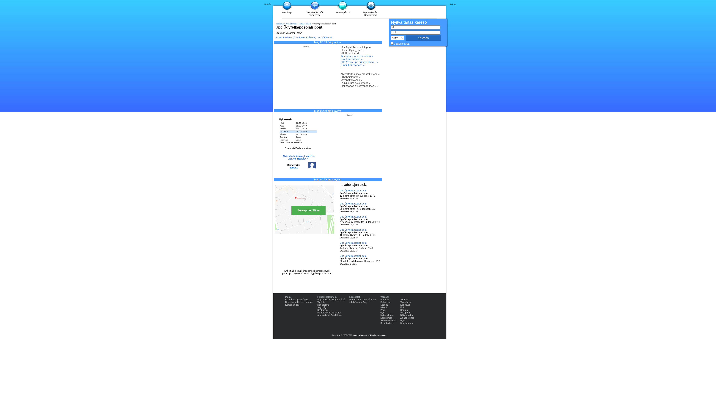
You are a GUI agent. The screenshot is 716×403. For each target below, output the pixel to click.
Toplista (321, 302)
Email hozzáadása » (353, 64)
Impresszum (380, 335)
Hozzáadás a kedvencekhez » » (360, 85)
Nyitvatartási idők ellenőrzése (299, 156)
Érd (402, 307)
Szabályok (322, 310)
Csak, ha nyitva (401, 44)
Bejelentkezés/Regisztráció (331, 299)
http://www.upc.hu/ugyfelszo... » (359, 61)
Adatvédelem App (358, 302)
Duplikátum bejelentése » (356, 82)
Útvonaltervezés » (351, 79)
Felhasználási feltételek (329, 312)
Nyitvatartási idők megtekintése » (360, 73)
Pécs (382, 310)
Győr (382, 312)
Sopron (404, 310)
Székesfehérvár (388, 320)
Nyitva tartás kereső (409, 22)
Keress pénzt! (343, 12)
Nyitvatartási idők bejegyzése (314, 13)
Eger (402, 320)
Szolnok (404, 299)
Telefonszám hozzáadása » (357, 55)
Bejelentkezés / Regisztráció (370, 13)
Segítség (321, 307)
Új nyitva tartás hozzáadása (299, 302)
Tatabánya (405, 302)
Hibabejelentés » (351, 76)
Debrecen (385, 302)
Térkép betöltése (308, 210)
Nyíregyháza (386, 315)
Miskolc (384, 307)
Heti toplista (323, 305)
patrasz (294, 167)
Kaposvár (405, 305)
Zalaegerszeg (407, 318)
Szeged (384, 305)
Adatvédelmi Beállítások (329, 315)
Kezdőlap (287, 12)
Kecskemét (386, 318)
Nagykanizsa (407, 323)
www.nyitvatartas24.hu (363, 335)
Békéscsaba (406, 315)
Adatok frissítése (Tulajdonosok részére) (296, 37)
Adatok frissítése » (298, 158)
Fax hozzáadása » (352, 58)
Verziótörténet (325, 37)
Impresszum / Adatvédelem (362, 299)
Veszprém (405, 312)
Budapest (385, 299)
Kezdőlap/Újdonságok (296, 299)
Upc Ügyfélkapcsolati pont (353, 190)
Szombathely (387, 323)
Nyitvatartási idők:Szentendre (298, 24)
